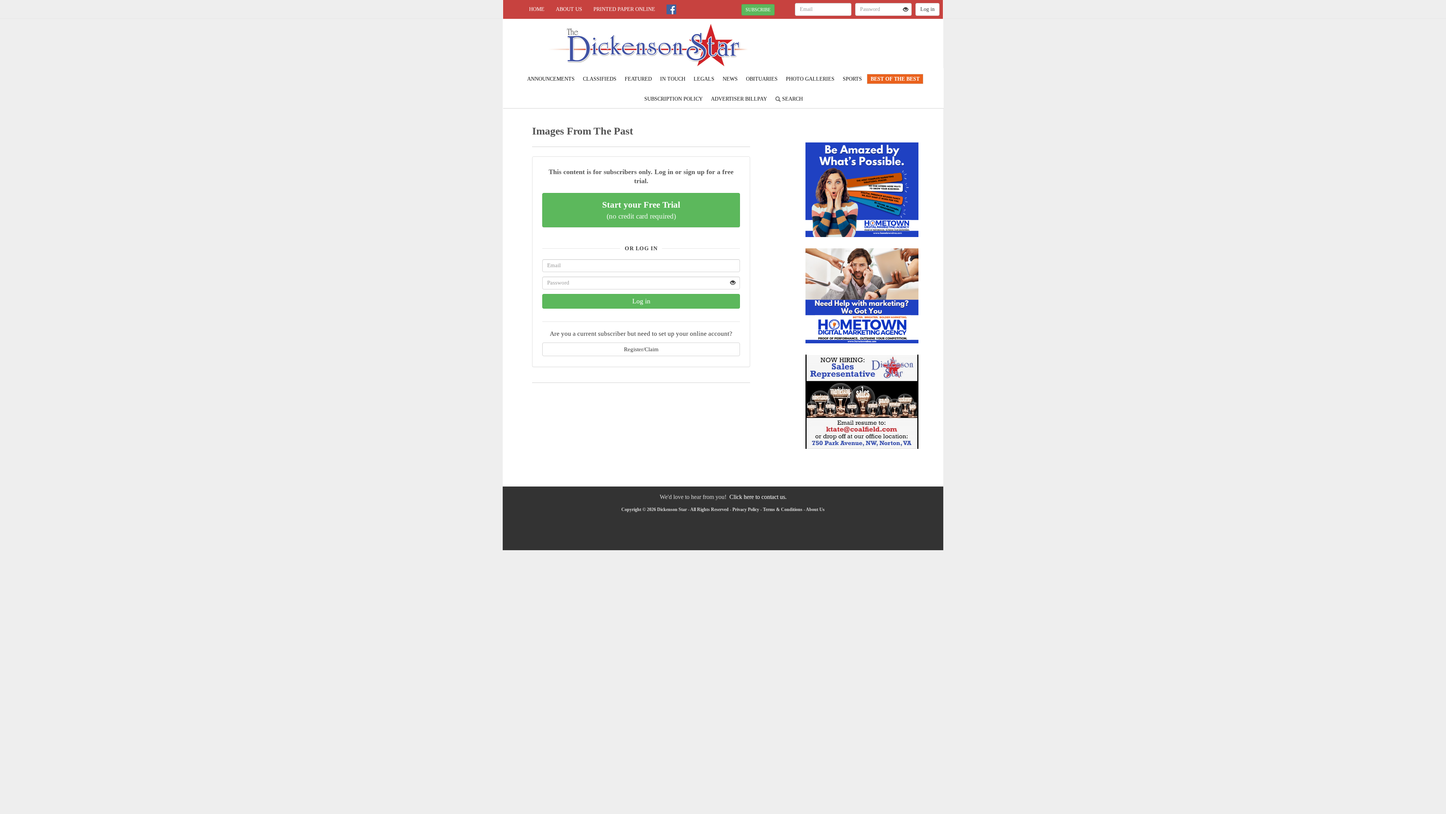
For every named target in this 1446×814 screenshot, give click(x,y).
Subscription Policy (673, 99)
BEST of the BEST (895, 79)
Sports (852, 79)
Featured (638, 79)
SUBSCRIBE (758, 9)
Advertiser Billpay (739, 99)
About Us (569, 9)
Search (792, 99)
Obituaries (762, 79)
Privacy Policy (745, 509)
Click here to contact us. (758, 497)
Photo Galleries (810, 79)
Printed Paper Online (624, 9)
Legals (704, 79)
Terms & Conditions (782, 509)
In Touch (672, 79)
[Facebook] (671, 9)
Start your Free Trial (641, 210)
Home (537, 9)
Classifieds (599, 79)
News (730, 79)
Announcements (551, 79)
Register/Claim (641, 349)
